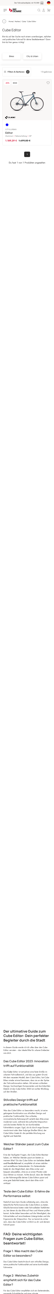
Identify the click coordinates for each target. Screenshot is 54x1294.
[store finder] (41, 2)
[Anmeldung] (43, 10)
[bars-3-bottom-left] (5, 10)
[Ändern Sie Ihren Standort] (49, 3)
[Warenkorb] (49, 10)
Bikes (11, 56)
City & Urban (32, 56)
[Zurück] (4, 21)
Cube (10, 1071)
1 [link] (27, 154)
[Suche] (39, 10)
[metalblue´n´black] (7, 124)
